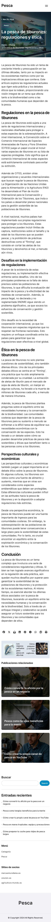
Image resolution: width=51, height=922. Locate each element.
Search (45, 783)
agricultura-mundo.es (11, 883)
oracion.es (6, 878)
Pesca (7, 5)
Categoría (6, 851)
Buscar (6, 777)
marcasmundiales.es (11, 873)
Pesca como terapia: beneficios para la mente (24, 811)
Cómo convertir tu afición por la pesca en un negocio (23, 802)
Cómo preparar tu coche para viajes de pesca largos (24, 832)
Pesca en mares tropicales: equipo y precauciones (26, 824)
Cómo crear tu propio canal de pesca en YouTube (26, 817)
